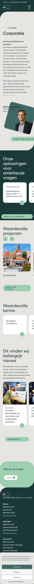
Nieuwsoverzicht (14, 439)
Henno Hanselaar (9, 95)
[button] (5, 239)
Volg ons (10, 477)
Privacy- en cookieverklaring (16, 581)
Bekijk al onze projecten (11, 288)
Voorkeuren (17, 577)
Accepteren (17, 567)
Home (5, 28)
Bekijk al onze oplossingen (14, 216)
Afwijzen (17, 572)
